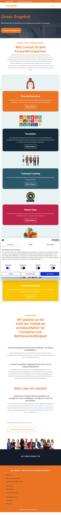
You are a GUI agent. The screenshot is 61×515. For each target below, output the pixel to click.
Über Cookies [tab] (50, 244)
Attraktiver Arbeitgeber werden (14, 481)
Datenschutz (37, 514)
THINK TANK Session (11, 497)
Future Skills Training (11, 492)
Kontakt (22, 514)
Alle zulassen (49, 274)
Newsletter (9, 475)
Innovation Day (10, 489)
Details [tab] (30, 244)
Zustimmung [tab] (10, 244)
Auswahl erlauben (30, 274)
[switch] (23, 268)
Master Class (9, 486)
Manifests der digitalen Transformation (42, 405)
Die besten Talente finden (13, 478)
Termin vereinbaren (11, 30)
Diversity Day (9, 500)
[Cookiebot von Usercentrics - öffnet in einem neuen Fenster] (52, 240)
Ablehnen (11, 274)
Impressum (29, 514)
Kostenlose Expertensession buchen (22, 429)
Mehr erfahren (30, 107)
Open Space (9, 503)
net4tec (39, 509)
